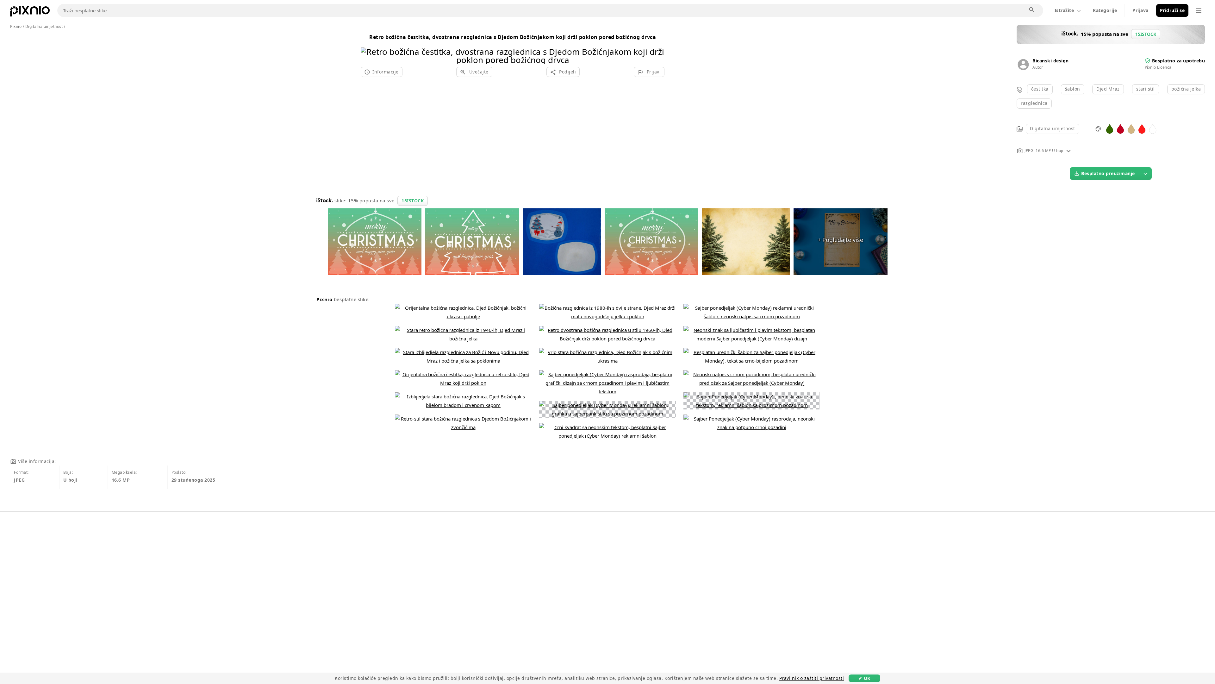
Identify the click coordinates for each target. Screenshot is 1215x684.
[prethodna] (368, 47)
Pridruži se (1172, 10)
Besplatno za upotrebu (1178, 61)
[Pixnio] (30, 12)
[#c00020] (1120, 128)
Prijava (1140, 10)
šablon (1072, 89)
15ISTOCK (413, 201)
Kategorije (1105, 10)
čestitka (1040, 89)
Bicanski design (1050, 61)
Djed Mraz (1108, 89)
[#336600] (1110, 128)
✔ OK (864, 678)
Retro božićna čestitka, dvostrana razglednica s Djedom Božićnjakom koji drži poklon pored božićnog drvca (512, 37)
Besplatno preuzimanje (1108, 173)
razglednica (1034, 103)
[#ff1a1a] (1142, 128)
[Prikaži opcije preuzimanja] (1145, 173)
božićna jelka (1186, 89)
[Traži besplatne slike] (1032, 10)
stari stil (1145, 89)
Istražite (1064, 10)
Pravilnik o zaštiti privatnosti (811, 678)
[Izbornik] (1198, 10)
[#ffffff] (1153, 128)
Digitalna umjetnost (1052, 128)
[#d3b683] (1131, 128)
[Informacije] (1068, 150)
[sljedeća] (657, 47)
